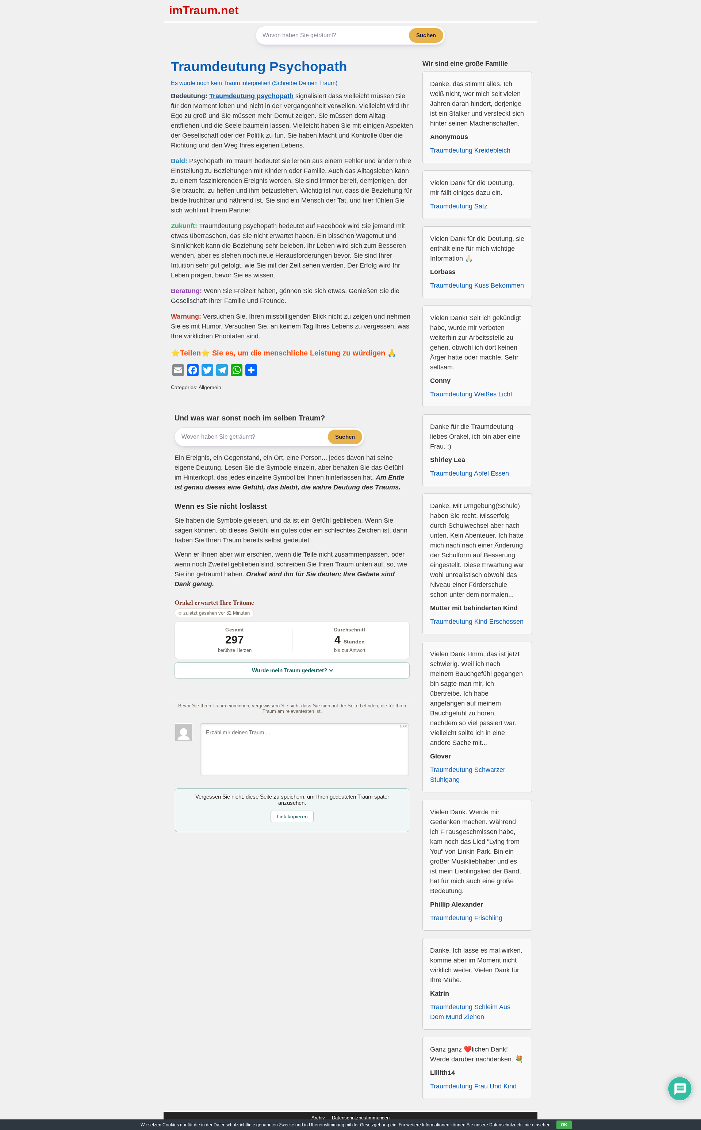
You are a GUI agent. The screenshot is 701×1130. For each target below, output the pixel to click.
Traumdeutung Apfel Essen (469, 473)
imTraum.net (204, 10)
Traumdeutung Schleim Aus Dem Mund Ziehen (470, 1012)
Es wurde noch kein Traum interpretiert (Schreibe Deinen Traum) (254, 83)
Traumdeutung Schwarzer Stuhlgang (467, 774)
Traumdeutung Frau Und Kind (473, 1086)
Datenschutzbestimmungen (361, 1118)
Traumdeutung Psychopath (259, 66)
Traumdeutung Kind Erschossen (477, 621)
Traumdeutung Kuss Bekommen (477, 285)
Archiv (318, 1118)
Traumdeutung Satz (458, 206)
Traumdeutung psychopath (251, 96)
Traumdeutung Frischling (466, 918)
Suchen (426, 35)
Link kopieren (292, 816)
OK (564, 1124)
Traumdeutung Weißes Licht (471, 394)
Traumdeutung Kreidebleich (470, 150)
